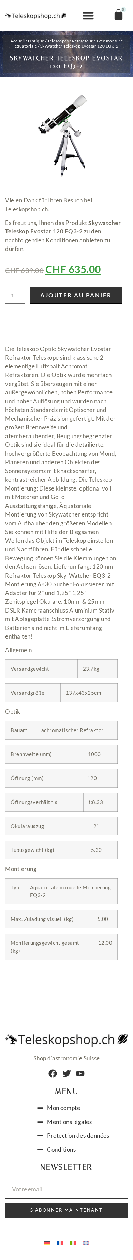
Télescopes (58, 40)
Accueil (17, 40)
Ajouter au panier (76, 295)
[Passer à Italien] (72, 1242)
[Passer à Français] (60, 1242)
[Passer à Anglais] (85, 1242)
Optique (36, 40)
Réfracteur (82, 40)
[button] (88, 16)
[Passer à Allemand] (47, 1242)
